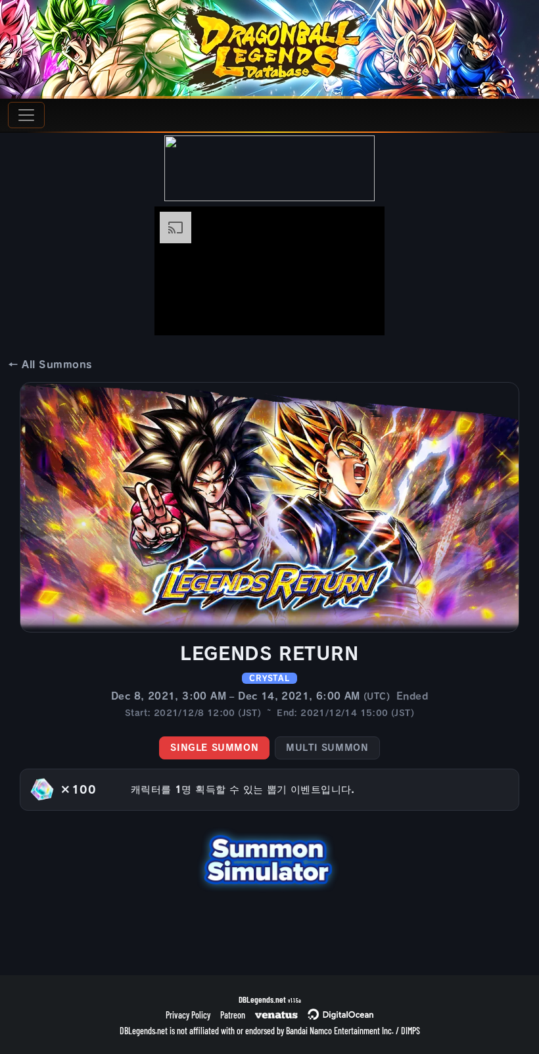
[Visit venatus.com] (359, 314)
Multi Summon (327, 747)
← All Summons (50, 365)
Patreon (232, 1014)
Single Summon (214, 747)
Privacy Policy (188, 1014)
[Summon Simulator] (269, 858)
